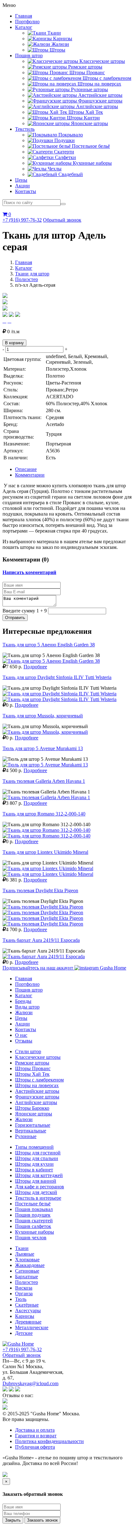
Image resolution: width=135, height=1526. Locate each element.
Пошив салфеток (33, 1226)
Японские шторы (33, 1113)
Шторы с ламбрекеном (39, 1079)
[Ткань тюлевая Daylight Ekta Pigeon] (43, 907)
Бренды (23, 1001)
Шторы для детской (36, 1192)
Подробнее (35, 666)
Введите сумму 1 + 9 (25, 610)
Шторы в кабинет (34, 1169)
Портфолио (27, 21)
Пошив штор (29, 55)
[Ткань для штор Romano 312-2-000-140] (46, 830)
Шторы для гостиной (38, 1152)
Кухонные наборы (34, 1232)
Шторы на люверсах (37, 1085)
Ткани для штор (32, 273)
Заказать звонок (42, 1520)
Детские (24, 1333)
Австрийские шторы (37, 1091)
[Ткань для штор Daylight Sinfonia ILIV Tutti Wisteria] (59, 693)
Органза (24, 1293)
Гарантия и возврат (36, 1435)
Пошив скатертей (34, 1220)
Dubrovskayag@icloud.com (30, 1383)
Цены (21, 180)
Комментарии (30, 475)
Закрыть (13, 1520)
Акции (22, 185)
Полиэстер (26, 279)
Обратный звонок (62, 220)
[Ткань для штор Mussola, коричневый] (45, 732)
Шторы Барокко (32, 1108)
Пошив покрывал (34, 1209)
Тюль (20, 1299)
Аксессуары (28, 1310)
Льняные (24, 1254)
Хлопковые (27, 1259)
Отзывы (23, 1040)
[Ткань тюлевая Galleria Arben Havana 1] (46, 797)
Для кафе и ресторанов (39, 1186)
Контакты (25, 191)
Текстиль (25, 129)
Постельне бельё (33, 1203)
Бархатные (26, 1276)
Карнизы (24, 1316)
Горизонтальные (32, 1125)
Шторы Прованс (33, 1068)
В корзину (14, 342)
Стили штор (28, 1051)
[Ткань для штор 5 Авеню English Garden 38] (51, 661)
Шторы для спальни (36, 1158)
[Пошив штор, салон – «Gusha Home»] (18, 1343)
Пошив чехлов (30, 1237)
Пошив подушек (33, 1215)
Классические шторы (38, 1057)
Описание (26, 469)
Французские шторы (37, 1096)
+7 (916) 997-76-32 (22, 220)
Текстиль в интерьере (38, 1198)
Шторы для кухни (34, 1164)
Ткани (22, 1248)
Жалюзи (24, 1012)
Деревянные (28, 1321)
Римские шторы (32, 1062)
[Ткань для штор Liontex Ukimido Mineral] (48, 868)
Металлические (31, 1327)
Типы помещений (34, 1147)
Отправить (15, 617)
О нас (21, 1035)
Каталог (23, 27)
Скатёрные (27, 1305)
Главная (23, 16)
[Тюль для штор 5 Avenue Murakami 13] (45, 764)
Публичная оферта (35, 1447)
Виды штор (27, 1006)
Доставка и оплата (35, 1430)
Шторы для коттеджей (39, 1175)
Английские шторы (36, 1102)
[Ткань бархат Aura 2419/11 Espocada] (44, 956)
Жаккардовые (30, 1265)
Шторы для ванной (35, 1181)
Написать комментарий (29, 572)
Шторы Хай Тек (32, 1074)
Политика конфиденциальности (49, 1441)
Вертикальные (30, 1130)
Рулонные (25, 1136)
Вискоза (23, 1288)
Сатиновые (27, 1271)
